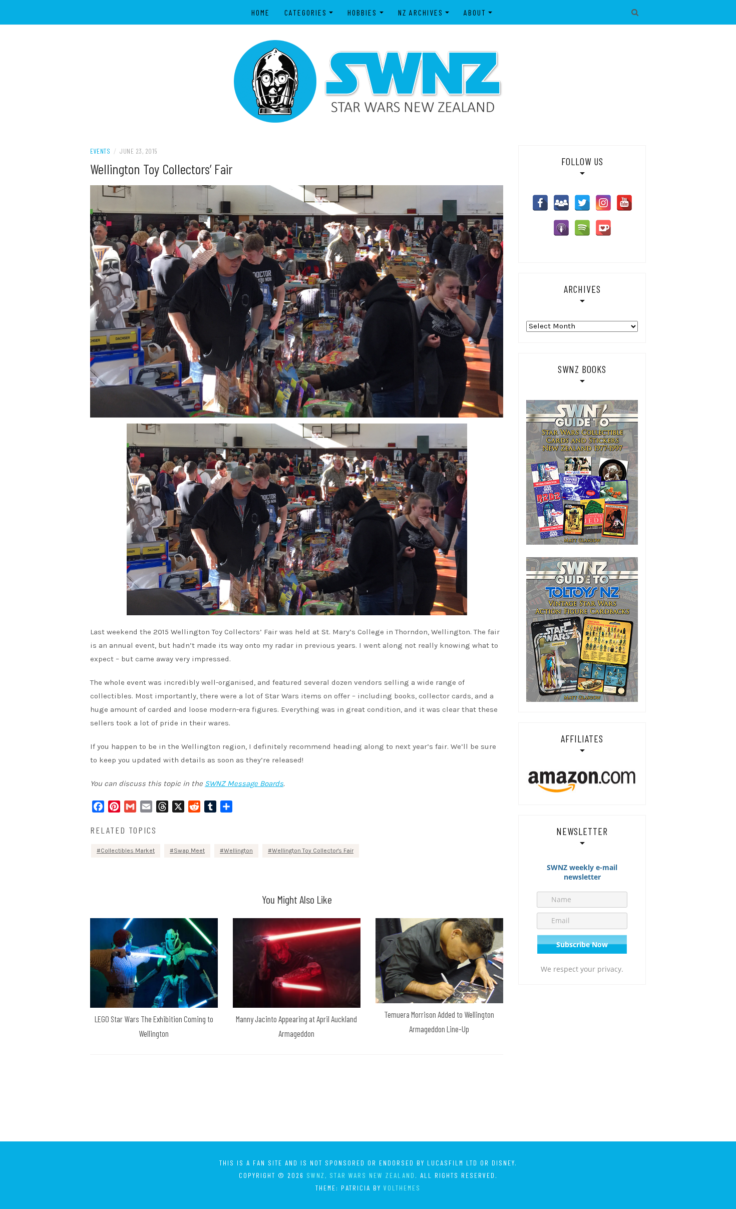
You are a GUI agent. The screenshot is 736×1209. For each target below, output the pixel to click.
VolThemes (402, 1187)
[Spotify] (582, 228)
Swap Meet (189, 850)
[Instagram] (603, 203)
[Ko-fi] (603, 228)
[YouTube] (624, 203)
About (475, 12)
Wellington (238, 850)
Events (100, 151)
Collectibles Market (128, 850)
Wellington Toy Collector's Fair (312, 850)
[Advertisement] (368, 1099)
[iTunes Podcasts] (561, 228)
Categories (305, 12)
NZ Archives (420, 12)
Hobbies (362, 12)
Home (260, 12)
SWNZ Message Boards (244, 783)
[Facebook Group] (561, 203)
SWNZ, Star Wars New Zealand (360, 1175)
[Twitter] (582, 203)
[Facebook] (540, 203)
